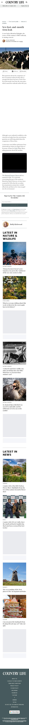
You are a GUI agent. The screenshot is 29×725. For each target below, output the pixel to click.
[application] (14, 161)
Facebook (14, 693)
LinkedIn (14, 700)
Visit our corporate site (18, 719)
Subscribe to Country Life (9, 6)
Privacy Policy (14, 685)
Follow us (16, 71)
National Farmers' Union (12, 175)
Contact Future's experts (14, 681)
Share (6, 71)
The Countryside (13, 21)
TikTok (14, 702)
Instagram (14, 690)
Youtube (14, 695)
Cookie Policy (14, 688)
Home (4, 21)
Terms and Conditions (14, 683)
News (21, 41)
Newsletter (24, 71)
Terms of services (16, 209)
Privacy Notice (12, 210)
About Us (14, 678)
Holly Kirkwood (11, 40)
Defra (16, 148)
